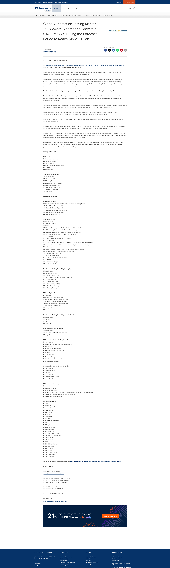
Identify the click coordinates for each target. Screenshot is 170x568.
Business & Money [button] (52, 15)
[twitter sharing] (109, 50)
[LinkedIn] (35, 565)
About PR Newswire (91, 557)
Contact (75, 8)
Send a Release (129, 2)
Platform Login (116, 559)
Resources (38, 2)
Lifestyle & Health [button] (77, 15)
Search (130, 8)
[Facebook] (37, 565)
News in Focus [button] (40, 15)
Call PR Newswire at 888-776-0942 (46, 557)
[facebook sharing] (105, 50)
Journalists (58, 2)
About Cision (89, 559)
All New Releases (117, 557)
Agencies (65, 2)
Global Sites (89, 565)
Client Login (119, 2)
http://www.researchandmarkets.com (55, 501)
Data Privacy (115, 560)
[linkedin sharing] (113, 50)
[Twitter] (40, 565)
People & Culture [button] (107, 15)
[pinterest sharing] (121, 50)
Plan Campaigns (64, 559)
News (56, 8)
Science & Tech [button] (65, 15)
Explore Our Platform (66, 557)
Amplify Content (64, 566)
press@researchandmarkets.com (53, 474)
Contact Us (38, 563)
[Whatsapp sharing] (117, 50)
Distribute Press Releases (67, 562)
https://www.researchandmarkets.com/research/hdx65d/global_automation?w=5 (95, 462)
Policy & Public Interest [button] (93, 15)
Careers (88, 560)
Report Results (64, 564)
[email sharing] (125, 50)
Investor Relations (48, 2)
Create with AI (64, 560)
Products (66, 8)
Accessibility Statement (92, 562)
